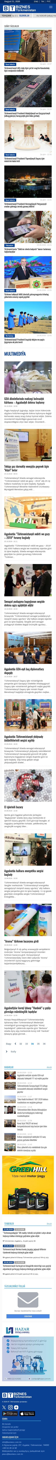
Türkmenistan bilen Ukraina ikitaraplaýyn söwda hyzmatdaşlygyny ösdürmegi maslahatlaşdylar (32, 1112)
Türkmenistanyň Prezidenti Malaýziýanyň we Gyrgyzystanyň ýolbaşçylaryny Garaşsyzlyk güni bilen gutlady (27, 114)
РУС (49, 2)
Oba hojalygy (9, 335)
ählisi (49, 1067)
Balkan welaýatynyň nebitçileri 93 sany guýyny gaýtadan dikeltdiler (31, 1138)
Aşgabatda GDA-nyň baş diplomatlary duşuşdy (24, 671)
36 (44, 1044)
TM (42, 2)
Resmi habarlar (10, 64)
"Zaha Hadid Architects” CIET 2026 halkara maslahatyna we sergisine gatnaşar (32, 1101)
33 (26, 1044)
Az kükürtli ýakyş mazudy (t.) (34, 16)
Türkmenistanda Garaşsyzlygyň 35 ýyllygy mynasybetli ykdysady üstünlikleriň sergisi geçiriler (32, 1089)
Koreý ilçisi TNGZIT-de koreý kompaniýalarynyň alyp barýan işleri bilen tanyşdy (32, 1126)
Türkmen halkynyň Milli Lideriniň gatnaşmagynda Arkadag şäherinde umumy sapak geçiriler (26, 295)
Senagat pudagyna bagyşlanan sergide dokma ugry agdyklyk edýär (24, 603)
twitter (4, 1407)
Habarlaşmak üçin (9, 1433)
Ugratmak (28, 1316)
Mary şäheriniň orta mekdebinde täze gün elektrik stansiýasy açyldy (32, 1149)
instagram (10, 1407)
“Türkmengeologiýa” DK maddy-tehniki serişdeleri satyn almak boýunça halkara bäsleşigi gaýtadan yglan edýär (27, 1234)
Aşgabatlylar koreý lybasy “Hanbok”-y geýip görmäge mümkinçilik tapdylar (27, 1009)
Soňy (13, 1051)
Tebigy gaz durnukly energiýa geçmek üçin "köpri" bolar (26, 468)
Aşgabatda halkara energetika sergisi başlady (23, 872)
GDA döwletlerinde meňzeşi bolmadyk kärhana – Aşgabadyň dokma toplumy (24, 400)
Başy (8, 1044)
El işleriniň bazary (13, 807)
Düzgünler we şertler (10, 1427)
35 (38, 1044)
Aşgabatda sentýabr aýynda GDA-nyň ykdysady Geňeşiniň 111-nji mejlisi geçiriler (32, 1077)
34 (32, 1044)
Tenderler (9, 1223)
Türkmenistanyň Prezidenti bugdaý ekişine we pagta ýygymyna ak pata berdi (24, 340)
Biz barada (6, 1424)
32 (20, 1044)
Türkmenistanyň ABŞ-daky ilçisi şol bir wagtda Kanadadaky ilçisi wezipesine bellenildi (27, 69)
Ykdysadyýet (9, 245)
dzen (16, 1407)
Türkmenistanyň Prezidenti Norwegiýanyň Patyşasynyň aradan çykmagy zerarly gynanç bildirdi (25, 205)
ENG (36, 2)
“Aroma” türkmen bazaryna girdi (21, 941)
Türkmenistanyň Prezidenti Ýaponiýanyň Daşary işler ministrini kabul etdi (24, 159)
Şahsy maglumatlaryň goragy (13, 1430)
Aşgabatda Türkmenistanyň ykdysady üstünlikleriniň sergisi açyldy (23, 738)
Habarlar (8, 1067)
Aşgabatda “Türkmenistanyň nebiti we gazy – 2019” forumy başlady (27, 535)
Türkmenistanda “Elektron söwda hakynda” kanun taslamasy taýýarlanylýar (27, 250)
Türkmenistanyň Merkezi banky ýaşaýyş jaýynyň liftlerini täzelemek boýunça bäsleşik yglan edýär (24, 1251)
